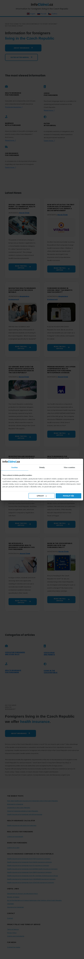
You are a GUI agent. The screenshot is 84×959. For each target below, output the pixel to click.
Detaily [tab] (42, 467)
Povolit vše (68, 496)
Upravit (40, 496)
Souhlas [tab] (14, 467)
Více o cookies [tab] (69, 467)
